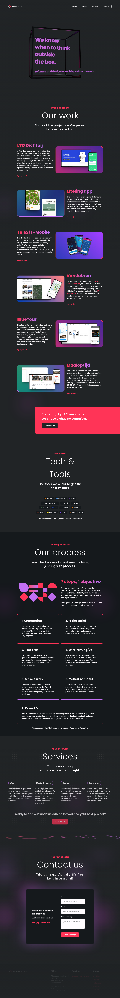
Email (63, 907)
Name (63, 897)
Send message (70, 935)
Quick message (67, 917)
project (74, 6)
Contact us (50, 425)
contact (107, 6)
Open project (22, 176)
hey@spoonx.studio (41, 922)
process (84, 6)
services (95, 6)
